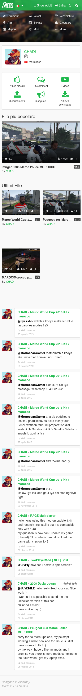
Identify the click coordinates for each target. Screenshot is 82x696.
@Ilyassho (25, 321)
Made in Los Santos (15, 686)
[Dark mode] (70, 5)
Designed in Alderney (16, 682)
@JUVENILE (26, 588)
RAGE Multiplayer (42, 515)
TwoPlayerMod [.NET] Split (49, 560)
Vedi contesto (28, 330)
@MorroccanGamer (31, 353)
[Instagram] (26, 56)
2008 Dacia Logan (43, 583)
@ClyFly (24, 565)
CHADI (30, 51)
